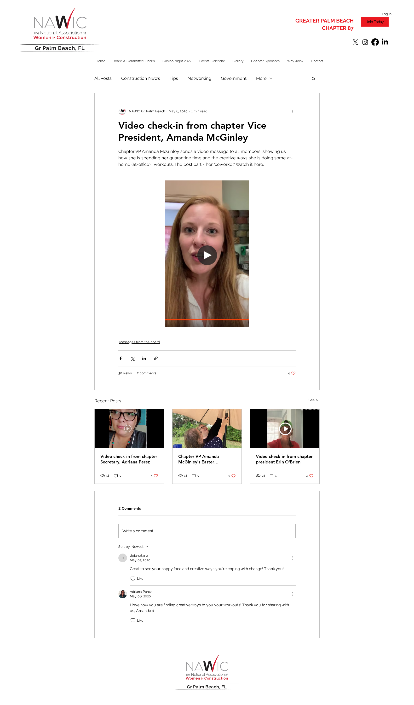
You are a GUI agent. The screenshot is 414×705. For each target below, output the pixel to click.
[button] (313, 78)
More (261, 78)
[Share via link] (156, 358)
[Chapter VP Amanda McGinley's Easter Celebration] (207, 428)
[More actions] (293, 111)
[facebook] (375, 42)
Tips (174, 78)
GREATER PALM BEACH (324, 20)
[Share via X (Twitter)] (132, 358)
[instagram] (365, 42)
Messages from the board (139, 342)
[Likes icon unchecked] (133, 579)
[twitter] (355, 42)
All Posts (103, 78)
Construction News (140, 78)
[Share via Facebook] (120, 358)
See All (314, 400)
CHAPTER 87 (338, 28)
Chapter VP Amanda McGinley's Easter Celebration (198, 459)
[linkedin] (385, 42)
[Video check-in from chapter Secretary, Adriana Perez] (129, 428)
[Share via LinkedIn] (144, 358)
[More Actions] (293, 558)
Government (234, 78)
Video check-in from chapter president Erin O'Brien (284, 459)
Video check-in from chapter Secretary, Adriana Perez (128, 459)
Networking (199, 78)
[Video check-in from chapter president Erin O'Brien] (284, 428)
